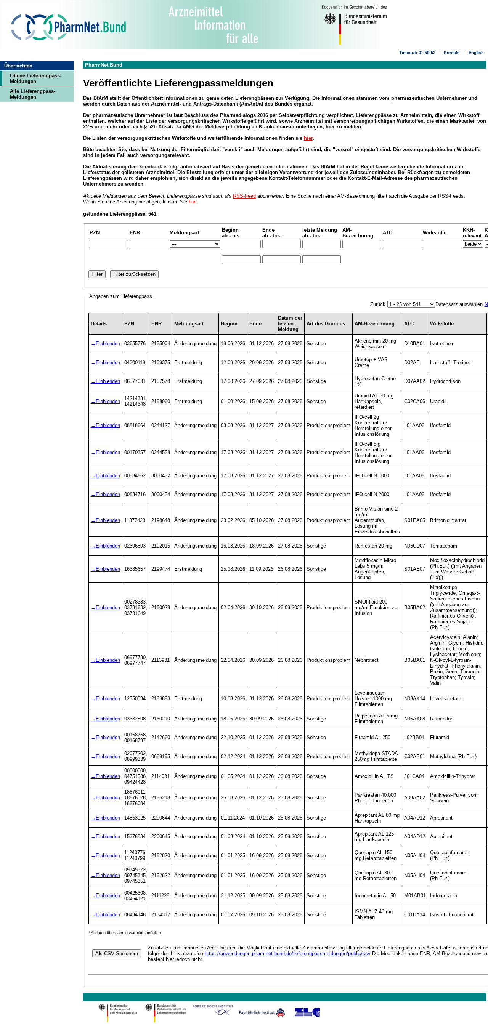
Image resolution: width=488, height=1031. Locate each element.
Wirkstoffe (442, 324)
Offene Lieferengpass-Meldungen (35, 78)
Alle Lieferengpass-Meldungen (32, 94)
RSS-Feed (244, 196)
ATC (409, 324)
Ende (255, 324)
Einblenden (108, 343)
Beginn (229, 324)
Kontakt (452, 52)
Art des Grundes (326, 324)
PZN (129, 324)
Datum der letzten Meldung (290, 323)
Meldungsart (189, 324)
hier (308, 138)
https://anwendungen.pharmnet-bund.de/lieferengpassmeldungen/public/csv (288, 953)
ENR (156, 324)
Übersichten (18, 66)
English (476, 52)
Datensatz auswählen (459, 304)
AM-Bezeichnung (375, 324)
